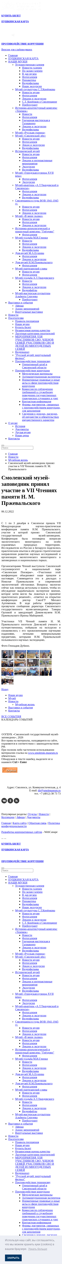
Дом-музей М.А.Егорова (29, 253)
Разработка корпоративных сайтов (21, 832)
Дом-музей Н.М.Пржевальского (34, 262)
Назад (4, 689)
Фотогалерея (29, 77)
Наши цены (22, 435)
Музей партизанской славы (31, 268)
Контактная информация (36, 401)
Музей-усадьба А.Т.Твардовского (34, 277)
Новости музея (30, 92)
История (20, 426)
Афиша (19, 305)
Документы (22, 429)
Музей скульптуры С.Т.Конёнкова (35, 89)
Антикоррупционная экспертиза (41, 376)
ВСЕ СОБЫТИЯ (11, 716)
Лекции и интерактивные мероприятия (37, 162)
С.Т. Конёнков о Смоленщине (39, 101)
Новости (27, 114)
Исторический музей (27, 151)
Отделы (32, 814)
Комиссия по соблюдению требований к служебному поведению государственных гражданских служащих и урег (40, 394)
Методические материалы (37, 373)
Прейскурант (30, 104)
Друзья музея (22, 432)
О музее (13, 423)
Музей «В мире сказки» (29, 216)
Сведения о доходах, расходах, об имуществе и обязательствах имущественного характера (40, 416)
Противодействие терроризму (32, 361)
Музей (12, 698)
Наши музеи (22, 324)
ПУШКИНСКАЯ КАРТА (23, 58)
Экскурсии (28, 166)
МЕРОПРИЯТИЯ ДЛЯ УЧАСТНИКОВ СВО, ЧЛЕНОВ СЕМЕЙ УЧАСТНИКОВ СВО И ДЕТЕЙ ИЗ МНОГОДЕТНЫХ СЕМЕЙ (34, 342)
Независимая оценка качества (32, 330)
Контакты (14, 438)
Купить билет (23, 327)
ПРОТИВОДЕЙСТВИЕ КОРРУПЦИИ (22, 44)
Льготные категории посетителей (35, 333)
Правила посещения (27, 321)
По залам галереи (32, 70)
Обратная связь (37, 823)
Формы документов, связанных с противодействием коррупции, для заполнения (41, 407)
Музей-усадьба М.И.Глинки (31, 237)
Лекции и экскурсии (34, 98)
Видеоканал (22, 352)
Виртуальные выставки (29, 311)
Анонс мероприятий (27, 308)
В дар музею (29, 73)
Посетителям (16, 318)
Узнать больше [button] (37, 1249)
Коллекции (7, 817)
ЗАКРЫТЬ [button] (13, 1257)
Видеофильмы (30, 83)
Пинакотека (29, 80)
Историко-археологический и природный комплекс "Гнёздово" (34, 230)
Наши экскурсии (32, 86)
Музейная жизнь (25, 704)
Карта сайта (20, 823)
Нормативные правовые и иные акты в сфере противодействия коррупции (41, 382)
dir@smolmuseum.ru (49, 790)
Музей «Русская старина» (30, 132)
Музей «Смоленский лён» (30, 135)
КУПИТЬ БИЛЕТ (11, 15)
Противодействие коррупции (32, 370)
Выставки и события (20, 302)
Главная (13, 55)
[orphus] (9, 772)
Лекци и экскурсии (33, 145)
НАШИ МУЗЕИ (17, 61)
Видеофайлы (29, 290)
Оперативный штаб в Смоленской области (34, 366)
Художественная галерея (29, 64)
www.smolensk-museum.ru (43, 752)
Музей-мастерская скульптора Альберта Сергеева (32, 295)
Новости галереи (32, 67)
